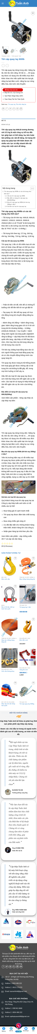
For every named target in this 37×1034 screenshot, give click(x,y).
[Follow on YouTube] (21, 966)
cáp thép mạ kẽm (8, 401)
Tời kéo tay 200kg (8, 350)
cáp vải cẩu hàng (15, 539)
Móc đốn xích (23, 640)
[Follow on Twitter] (6, 966)
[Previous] (4, 27)
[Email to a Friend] (14, 108)
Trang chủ (5, 56)
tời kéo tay (18, 218)
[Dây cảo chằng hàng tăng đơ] (9, 627)
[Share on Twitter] (10, 108)
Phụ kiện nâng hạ (21, 104)
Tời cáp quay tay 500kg (26, 704)
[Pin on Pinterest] (17, 108)
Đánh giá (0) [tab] (5, 124)
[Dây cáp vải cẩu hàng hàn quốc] (9, 690)
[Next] (32, 27)
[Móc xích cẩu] (9, 566)
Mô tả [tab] (3, 120)
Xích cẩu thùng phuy (7, 671)
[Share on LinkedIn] (21, 108)
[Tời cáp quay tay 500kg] (27, 690)
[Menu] (2, 3)
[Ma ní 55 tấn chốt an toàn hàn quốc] (9, 594)
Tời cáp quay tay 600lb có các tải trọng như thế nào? (17, 192)
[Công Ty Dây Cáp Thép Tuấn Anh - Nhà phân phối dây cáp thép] (18, 3)
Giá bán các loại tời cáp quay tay (16, 206)
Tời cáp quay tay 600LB (11, 130)
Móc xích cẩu (5, 579)
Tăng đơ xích (23, 669)
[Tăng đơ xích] (27, 657)
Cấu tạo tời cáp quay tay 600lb (16, 196)
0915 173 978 (17, 987)
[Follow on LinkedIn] (17, 966)
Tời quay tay (16, 56)
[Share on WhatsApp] (3, 108)
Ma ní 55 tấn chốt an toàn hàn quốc (7, 608)
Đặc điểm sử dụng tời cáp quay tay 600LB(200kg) (17, 199)
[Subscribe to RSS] (14, 966)
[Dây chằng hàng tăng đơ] (27, 566)
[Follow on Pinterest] (10, 966)
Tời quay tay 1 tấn (8, 244)
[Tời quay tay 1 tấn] (27, 594)
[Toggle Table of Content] (31, 188)
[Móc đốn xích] (27, 627)
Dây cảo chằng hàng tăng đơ (7, 641)
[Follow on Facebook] (3, 966)
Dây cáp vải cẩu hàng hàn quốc (8, 704)
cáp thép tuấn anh (15, 503)
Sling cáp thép (25, 398)
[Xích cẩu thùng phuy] (9, 658)
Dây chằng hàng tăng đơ (27, 579)
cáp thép (17, 337)
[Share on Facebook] (6, 108)
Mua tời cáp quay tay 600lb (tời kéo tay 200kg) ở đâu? (18, 203)
